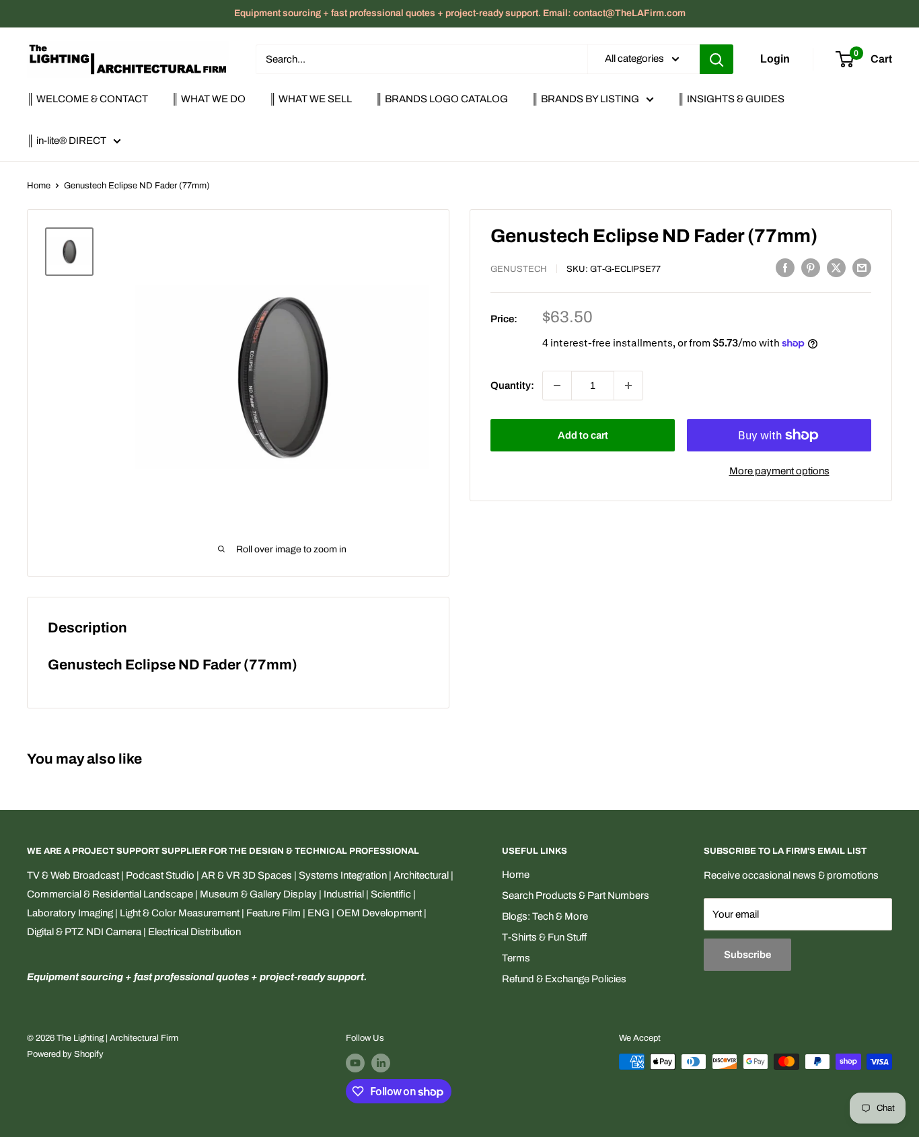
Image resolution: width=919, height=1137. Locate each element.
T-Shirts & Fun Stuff (544, 937)
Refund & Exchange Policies (564, 979)
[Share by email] (861, 267)
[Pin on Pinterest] (810, 267)
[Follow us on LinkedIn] (380, 1063)
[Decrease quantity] (557, 385)
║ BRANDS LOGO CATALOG (441, 99)
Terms (516, 958)
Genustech (518, 269)
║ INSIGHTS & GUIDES (730, 99)
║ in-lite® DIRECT (66, 140)
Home (38, 185)
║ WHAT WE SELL (310, 99)
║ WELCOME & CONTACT (87, 99)
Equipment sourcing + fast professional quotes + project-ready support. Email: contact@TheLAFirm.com (460, 13)
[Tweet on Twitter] (836, 267)
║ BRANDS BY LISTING (585, 99)
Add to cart (583, 435)
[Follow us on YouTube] (355, 1063)
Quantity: (512, 385)
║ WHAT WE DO (209, 99)
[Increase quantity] (628, 385)
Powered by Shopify (65, 1054)
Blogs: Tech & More (545, 916)
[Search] (716, 59)
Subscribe (747, 954)
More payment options (779, 471)
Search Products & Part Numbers (575, 895)
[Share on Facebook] (785, 267)
